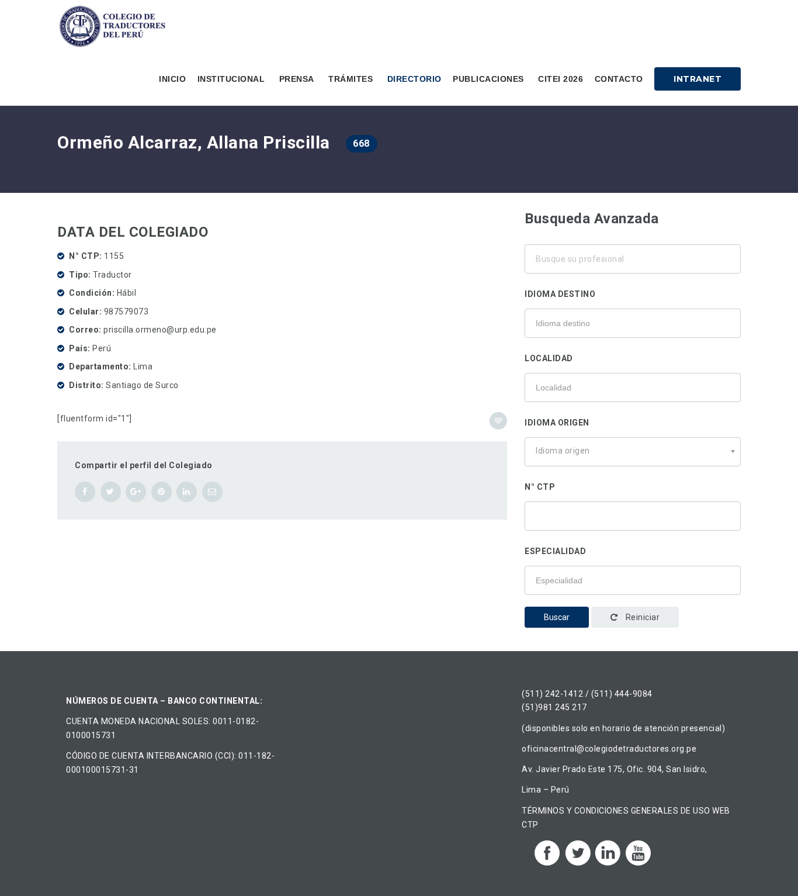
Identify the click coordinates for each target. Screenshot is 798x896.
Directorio (414, 79)
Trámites (350, 79)
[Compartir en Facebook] (85, 492)
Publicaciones (488, 79)
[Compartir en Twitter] (110, 492)
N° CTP (540, 487)
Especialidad (555, 551)
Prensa (296, 79)
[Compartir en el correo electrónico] (212, 492)
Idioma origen (557, 422)
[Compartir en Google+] (136, 492)
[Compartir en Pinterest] (161, 492)
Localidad (549, 358)
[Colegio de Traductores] (114, 26)
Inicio (172, 79)
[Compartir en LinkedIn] (186, 492)
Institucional (231, 79)
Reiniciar (641, 617)
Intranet (697, 79)
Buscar (557, 617)
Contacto (619, 79)
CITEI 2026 (560, 79)
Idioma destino (560, 294)
